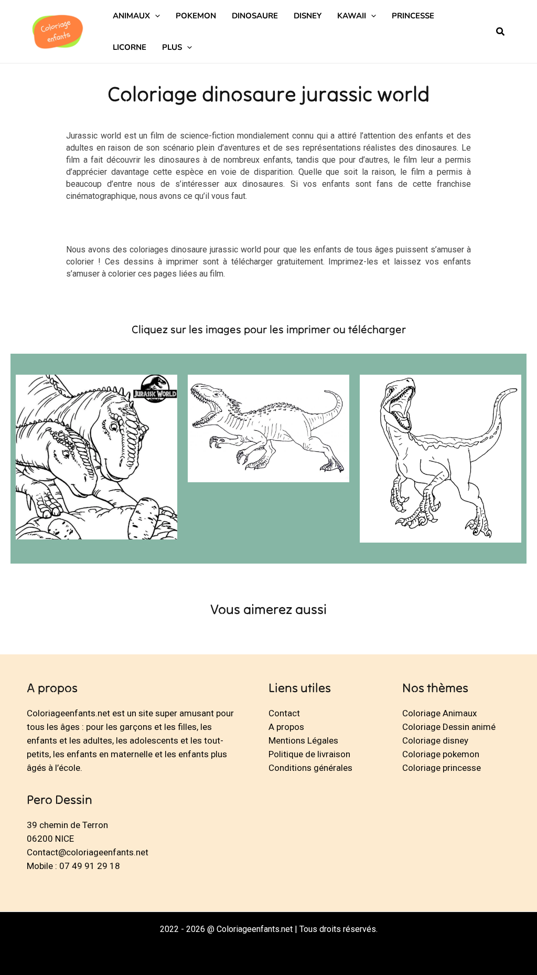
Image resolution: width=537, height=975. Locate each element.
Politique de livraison (309, 754)
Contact (284, 713)
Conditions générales (310, 767)
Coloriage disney (435, 740)
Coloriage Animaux (439, 713)
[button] (501, 32)
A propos (286, 727)
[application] (155, 15)
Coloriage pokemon (440, 754)
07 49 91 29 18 (89, 866)
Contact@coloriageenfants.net (87, 852)
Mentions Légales (303, 740)
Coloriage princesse (441, 767)
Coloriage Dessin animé (449, 727)
